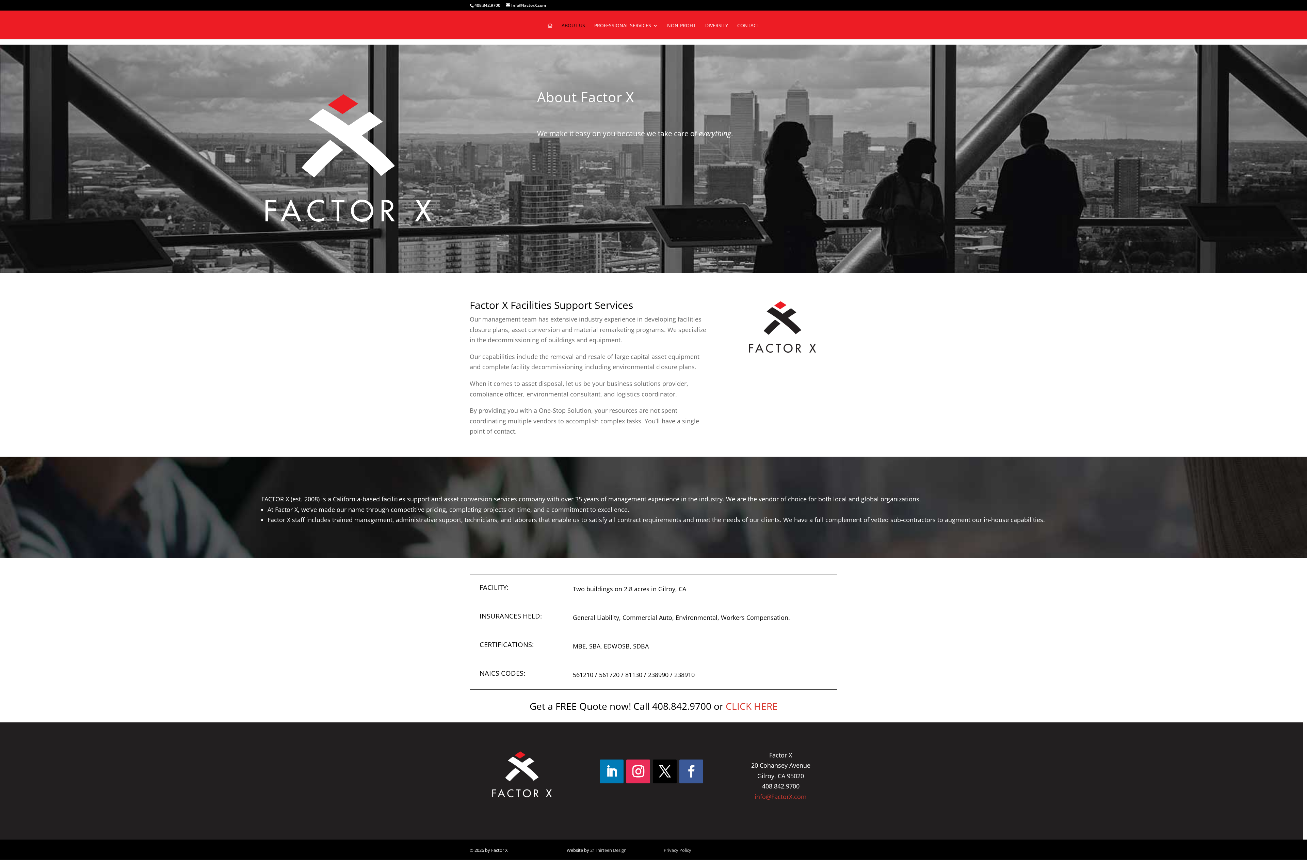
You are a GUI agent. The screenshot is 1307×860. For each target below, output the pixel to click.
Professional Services (622, 26)
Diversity (716, 26)
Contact (748, 26)
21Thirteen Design (608, 850)
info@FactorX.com (781, 797)
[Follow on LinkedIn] (612, 771)
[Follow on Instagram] (638, 771)
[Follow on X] (665, 771)
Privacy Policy (677, 850)
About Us (573, 26)
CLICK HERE (752, 706)
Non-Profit (681, 26)
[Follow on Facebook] (691, 771)
